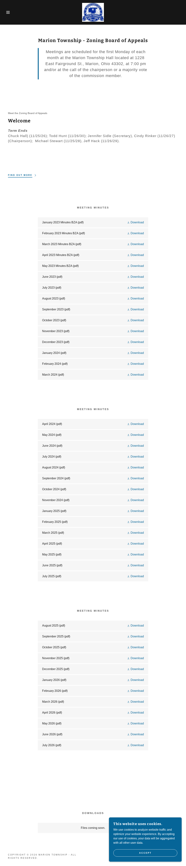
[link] (93, 12)
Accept (145, 853)
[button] (9, 12)
